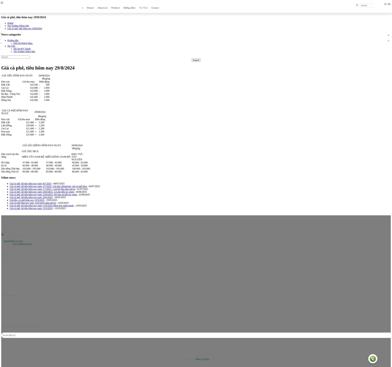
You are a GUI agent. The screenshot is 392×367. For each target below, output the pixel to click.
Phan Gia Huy (202, 359)
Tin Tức (11, 46)
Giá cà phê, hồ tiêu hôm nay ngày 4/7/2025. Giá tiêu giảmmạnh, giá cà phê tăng (48, 186)
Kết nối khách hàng (22, 43)
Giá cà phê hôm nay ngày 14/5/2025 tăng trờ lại (33, 203)
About (10, 282)
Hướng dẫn (12, 40)
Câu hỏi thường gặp (17, 313)
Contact (155, 8)
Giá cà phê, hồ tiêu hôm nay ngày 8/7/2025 (30, 183)
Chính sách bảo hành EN (19, 304)
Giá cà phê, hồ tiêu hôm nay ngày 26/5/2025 (31, 197)
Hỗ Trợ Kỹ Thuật (21, 48)
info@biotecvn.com (13, 241)
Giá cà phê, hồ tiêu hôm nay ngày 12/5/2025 (31, 208)
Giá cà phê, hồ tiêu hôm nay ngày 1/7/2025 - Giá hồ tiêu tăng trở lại (42, 189)
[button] (372, 359)
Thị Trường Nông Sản (24, 51)
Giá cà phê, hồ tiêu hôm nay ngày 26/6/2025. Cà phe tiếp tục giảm (42, 192)
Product (11, 269)
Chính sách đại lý (15, 308)
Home (90, 8)
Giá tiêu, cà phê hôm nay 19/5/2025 (27, 200)
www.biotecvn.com (22, 243)
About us (102, 8)
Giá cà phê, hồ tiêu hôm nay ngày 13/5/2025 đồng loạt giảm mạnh (42, 205)
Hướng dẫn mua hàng (17, 317)
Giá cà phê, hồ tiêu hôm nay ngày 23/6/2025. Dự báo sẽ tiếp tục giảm (43, 194)
